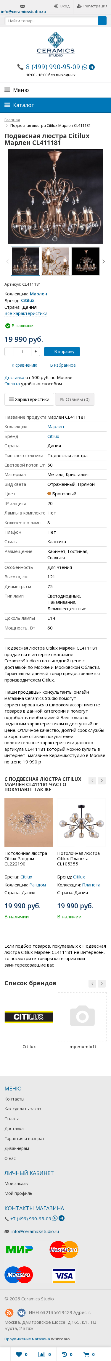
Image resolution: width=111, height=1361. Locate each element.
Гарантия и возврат (24, 1138)
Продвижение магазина (27, 1338)
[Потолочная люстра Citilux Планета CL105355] (81, 822)
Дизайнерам (16, 1148)
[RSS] (9, 1313)
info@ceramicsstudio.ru (23, 11)
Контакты (14, 1099)
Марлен (38, 294)
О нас (10, 1158)
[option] (25, 261)
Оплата (12, 383)
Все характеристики (25, 313)
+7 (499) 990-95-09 (30, 1218)
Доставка (14, 377)
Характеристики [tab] (32, 399)
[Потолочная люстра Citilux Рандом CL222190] (28, 822)
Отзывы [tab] (78, 399)
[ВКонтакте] (21, 1313)
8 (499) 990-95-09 (53, 66)
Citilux (27, 300)
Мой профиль (18, 1193)
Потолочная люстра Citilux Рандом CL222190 (25, 858)
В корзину (64, 351)
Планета (91, 885)
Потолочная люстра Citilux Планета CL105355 (78, 858)
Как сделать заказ (22, 1108)
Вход (65, 6)
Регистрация (95, 6)
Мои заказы (16, 1183)
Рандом (37, 885)
